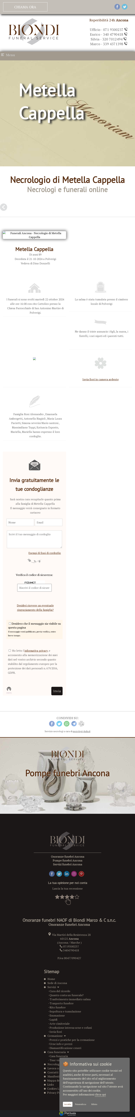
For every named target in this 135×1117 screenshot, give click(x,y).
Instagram (78, 873)
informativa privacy (36, 650)
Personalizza (80, 1104)
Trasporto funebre (61, 1003)
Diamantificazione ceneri (65, 1048)
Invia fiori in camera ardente (100, 379)
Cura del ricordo (60, 991)
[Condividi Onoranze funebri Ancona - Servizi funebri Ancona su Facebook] (117, 7)
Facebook (55, 873)
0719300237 (71, 946)
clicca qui (100, 1094)
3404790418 (71, 950)
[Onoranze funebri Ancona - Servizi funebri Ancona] (34, 44)
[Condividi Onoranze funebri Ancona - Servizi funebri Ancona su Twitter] (124, 7)
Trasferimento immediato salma (70, 999)
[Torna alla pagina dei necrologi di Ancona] (3, 208)
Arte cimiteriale (60, 1024)
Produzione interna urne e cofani (71, 1028)
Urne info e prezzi (61, 1044)
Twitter (61, 873)
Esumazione (57, 1015)
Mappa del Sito (56, 1080)
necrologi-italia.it (81, 731)
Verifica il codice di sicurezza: (34, 575)
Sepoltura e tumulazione (65, 1011)
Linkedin (69, 873)
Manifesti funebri (58, 1076)
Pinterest (85, 873)
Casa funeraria (57, 1052)
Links (50, 1084)
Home (51, 979)
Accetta (67, 1104)
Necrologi (53, 1064)
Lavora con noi (56, 1068)
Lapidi (53, 1019)
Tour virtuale (58, 1060)
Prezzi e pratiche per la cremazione (72, 1040)
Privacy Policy (55, 1093)
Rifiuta (94, 1104)
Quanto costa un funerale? (66, 995)
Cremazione (55, 1036)
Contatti (52, 1072)
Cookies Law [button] (54, 1089)
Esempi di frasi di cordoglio (44, 553)
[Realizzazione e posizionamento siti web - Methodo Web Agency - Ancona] (67, 1113)
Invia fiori (56, 1032)
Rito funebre (58, 1007)
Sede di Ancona (57, 983)
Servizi (52, 987)
